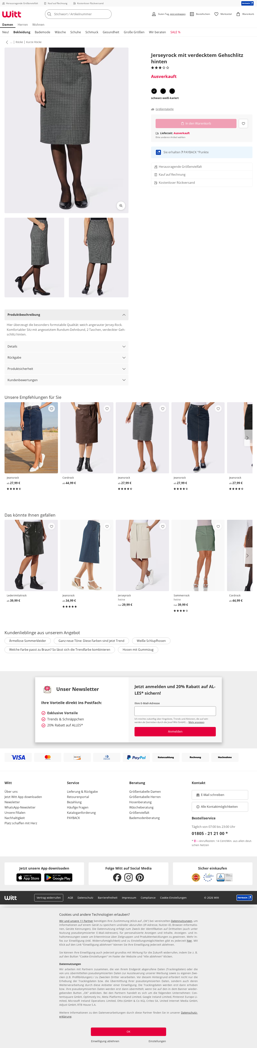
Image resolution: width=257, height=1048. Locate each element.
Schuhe (75, 32)
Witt (8, 783)
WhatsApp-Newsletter (20, 807)
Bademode (42, 32)
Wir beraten (157, 32)
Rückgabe (14, 357)
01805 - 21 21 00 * (210, 833)
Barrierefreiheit (107, 897)
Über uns (11, 792)
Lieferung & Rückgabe (82, 792)
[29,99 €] (142, 555)
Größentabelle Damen (145, 792)
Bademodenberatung (144, 818)
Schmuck (91, 32)
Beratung (137, 783)
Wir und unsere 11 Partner (76, 921)
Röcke (19, 42)
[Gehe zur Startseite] (11, 14)
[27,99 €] (31, 437)
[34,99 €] (87, 555)
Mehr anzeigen (196, 722)
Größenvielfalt (139, 813)
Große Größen (134, 32)
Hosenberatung (140, 802)
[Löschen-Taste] (107, 14)
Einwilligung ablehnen (105, 1041)
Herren (23, 25)
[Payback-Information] (244, 898)
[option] (154, 91)
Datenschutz (85, 897)
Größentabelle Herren (145, 797)
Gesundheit (111, 32)
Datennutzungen (181, 921)
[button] (6, 42)
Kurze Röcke (34, 42)
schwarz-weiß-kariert (165, 98)
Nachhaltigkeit (15, 818)
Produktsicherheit (20, 369)
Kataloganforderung (81, 813)
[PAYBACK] (247, 3)
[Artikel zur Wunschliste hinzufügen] (243, 123)
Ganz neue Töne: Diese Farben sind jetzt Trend (91, 641)
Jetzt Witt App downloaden (23, 797)
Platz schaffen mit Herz (21, 823)
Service (73, 783)
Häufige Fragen (77, 807)
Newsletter (12, 802)
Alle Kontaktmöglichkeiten (219, 807)
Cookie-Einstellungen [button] (173, 897)
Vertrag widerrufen (49, 897)
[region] (128, 978)
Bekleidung (21, 32)
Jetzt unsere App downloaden (44, 868)
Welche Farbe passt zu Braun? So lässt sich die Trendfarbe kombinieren (59, 650)
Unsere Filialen (15, 813)
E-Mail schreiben (210, 796)
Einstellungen (157, 1041)
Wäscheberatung (141, 807)
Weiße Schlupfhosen (151, 641)
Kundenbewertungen (23, 380)
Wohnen (38, 25)
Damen (7, 25)
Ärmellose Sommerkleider (27, 641)
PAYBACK (73, 818)
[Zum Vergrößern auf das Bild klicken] (120, 205)
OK (128, 1031)
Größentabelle (165, 109)
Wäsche (60, 32)
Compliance (148, 897)
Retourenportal (78, 797)
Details (12, 346)
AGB (70, 897)
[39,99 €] (31, 555)
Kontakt (198, 783)
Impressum (129, 897)
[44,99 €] (87, 437)
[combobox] (86, 14)
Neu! (5, 32)
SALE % (175, 32)
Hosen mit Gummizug (138, 650)
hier (189, 940)
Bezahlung (74, 802)
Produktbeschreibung (24, 315)
